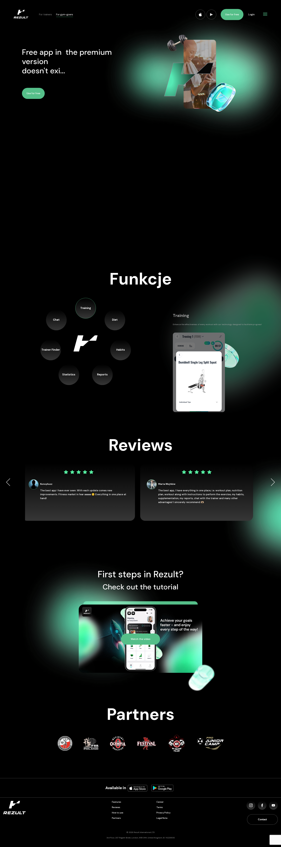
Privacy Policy (163, 812)
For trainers (45, 14)
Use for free (232, 14)
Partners (116, 818)
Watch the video (140, 639)
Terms (159, 807)
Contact (262, 819)
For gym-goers (64, 14)
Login (251, 14)
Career (160, 802)
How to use (117, 812)
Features (116, 802)
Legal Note (161, 818)
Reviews (116, 807)
